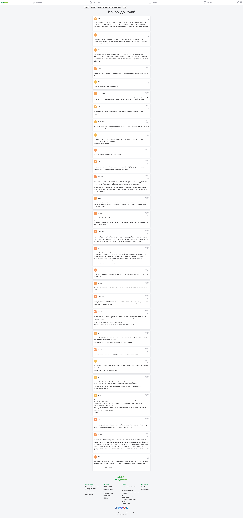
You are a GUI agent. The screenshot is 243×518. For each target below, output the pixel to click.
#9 (148, 151)
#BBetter (143, 486)
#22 (148, 362)
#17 (148, 285)
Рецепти (124, 493)
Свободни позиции (108, 493)
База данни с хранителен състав (130, 492)
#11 (148, 178)
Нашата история (107, 486)
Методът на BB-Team (108, 488)
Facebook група (145, 489)
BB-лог (105, 497)
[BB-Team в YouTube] (124, 508)
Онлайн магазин (89, 494)
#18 (148, 298)
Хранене (93, 7)
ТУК (119, 39)
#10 (148, 163)
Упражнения (125, 497)
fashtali (99, 395)
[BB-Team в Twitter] (119, 508)
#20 (148, 335)
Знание (124, 484)
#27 (148, 458)
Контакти (105, 498)
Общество (144, 484)
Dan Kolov (100, 176)
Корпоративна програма (91, 492)
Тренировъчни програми (128, 495)
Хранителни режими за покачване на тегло (109, 7)
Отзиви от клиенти (108, 489)
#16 (148, 271)
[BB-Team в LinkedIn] (127, 508)
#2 (148, 51)
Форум (86, 7)
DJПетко (100, 248)
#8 (148, 136)
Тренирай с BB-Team (90, 488)
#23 (148, 379)
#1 (148, 36)
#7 (148, 123)
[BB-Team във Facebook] (116, 508)
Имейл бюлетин (107, 495)
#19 (148, 313)
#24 (148, 397)
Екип (104, 491)
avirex (99, 68)
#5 (148, 95)
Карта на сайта (136, 512)
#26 (148, 436)
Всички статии (126, 503)
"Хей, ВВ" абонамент (90, 490)
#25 (148, 421)
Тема (124, 7)
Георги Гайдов (101, 34)
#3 (148, 70)
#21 (148, 351)
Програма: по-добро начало (92, 486)
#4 (148, 83)
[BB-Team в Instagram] (121, 508)
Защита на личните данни (123, 512)
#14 (148, 233)
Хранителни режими (127, 489)
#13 (148, 215)
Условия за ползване (108, 512)
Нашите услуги (89, 484)
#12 (148, 200)
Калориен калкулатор (127, 490)
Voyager (100, 434)
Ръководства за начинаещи (129, 486)
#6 (148, 108)
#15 (148, 250)
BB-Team (106, 484)
